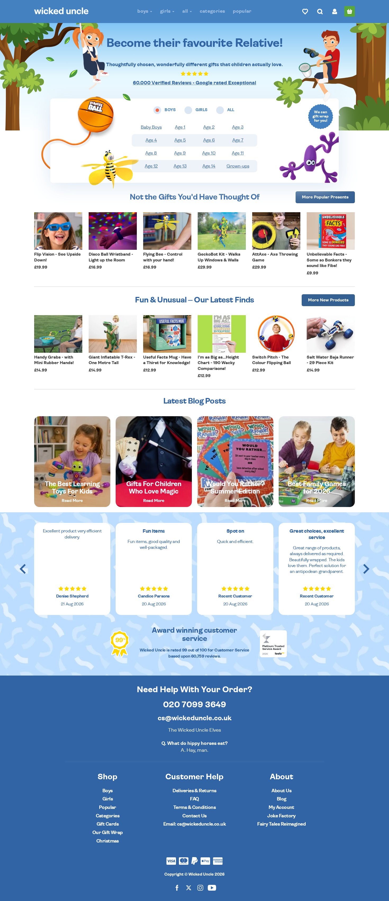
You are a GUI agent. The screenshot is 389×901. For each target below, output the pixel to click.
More (325, 197)
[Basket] (349, 11)
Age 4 (151, 140)
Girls (166, 11)
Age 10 (209, 153)
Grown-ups (238, 166)
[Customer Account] (334, 11)
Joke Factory (281, 815)
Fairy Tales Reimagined (281, 824)
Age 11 (238, 153)
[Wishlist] (305, 11)
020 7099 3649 (194, 704)
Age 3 (237, 127)
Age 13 (180, 166)
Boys (143, 11)
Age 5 (180, 140)
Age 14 (208, 166)
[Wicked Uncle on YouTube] (212, 888)
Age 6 (209, 140)
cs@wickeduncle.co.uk (195, 718)
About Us (281, 790)
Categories (212, 11)
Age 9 (180, 153)
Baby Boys (151, 127)
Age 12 (151, 166)
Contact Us (194, 815)
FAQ (194, 799)
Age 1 (180, 127)
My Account (281, 807)
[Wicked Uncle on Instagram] (200, 888)
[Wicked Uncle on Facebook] (177, 888)
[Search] (320, 11)
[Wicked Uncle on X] (188, 888)
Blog (281, 799)
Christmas (107, 841)
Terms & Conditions (194, 807)
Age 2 (209, 127)
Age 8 (151, 153)
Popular (242, 11)
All (185, 11)
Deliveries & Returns (194, 790)
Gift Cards (108, 824)
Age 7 (237, 140)
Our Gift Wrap (107, 832)
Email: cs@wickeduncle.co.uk (194, 824)
